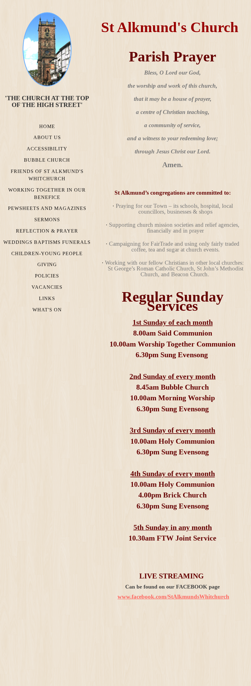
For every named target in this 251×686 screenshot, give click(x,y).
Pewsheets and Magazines (47, 208)
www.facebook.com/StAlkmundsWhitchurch (173, 596)
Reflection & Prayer (47, 230)
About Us (47, 137)
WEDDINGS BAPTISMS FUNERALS (47, 242)
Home (47, 126)
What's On (47, 309)
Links (47, 298)
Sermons (47, 219)
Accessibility (47, 148)
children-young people (47, 253)
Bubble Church (47, 160)
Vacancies (47, 287)
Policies (47, 275)
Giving (47, 264)
